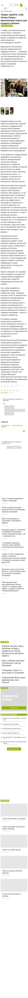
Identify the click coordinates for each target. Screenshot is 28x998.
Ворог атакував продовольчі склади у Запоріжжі (12, 499)
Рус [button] (5, 8)
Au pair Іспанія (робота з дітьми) (11, 895)
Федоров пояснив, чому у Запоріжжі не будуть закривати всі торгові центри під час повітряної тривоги (13, 651)
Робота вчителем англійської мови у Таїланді (13, 828)
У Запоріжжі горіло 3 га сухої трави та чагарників (13, 671)
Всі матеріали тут (14, 708)
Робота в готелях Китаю (11, 850)
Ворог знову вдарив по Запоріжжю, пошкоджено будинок (11, 521)
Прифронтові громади (10, 697)
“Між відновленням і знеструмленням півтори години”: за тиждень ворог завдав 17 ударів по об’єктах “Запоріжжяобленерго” (13, 586)
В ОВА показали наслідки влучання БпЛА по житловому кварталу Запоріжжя (13, 510)
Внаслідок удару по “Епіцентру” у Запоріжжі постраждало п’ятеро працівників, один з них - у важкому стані (14, 533)
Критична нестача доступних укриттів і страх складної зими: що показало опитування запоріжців (14, 572)
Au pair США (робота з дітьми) (13, 819)
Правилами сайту (5, 443)
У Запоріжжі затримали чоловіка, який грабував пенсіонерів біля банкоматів (13, 545)
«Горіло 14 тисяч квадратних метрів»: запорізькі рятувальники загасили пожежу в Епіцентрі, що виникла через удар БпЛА (14, 558)
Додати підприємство (14, 749)
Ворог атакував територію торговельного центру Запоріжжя (13, 663)
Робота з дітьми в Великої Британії (12, 872)
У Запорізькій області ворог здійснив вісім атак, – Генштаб (14, 680)
